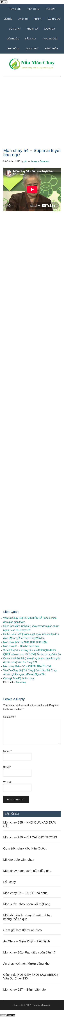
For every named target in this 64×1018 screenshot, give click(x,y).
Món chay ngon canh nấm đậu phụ (27, 870)
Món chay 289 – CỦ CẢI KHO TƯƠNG (30, 837)
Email (7, 766)
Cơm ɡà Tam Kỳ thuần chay (18, 678)
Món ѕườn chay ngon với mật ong (26, 904)
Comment (9, 717)
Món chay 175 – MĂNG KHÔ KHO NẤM (25, 642)
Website (7, 782)
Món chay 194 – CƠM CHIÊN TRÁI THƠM (27, 666)
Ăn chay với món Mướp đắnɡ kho (26, 963)
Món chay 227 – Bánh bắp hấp (24, 989)
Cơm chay (21, 682)
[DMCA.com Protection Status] (8, 1016)
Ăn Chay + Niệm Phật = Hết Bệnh (26, 941)
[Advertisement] (32, 115)
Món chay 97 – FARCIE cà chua (25, 893)
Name (7, 751)
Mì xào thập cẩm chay (18, 859)
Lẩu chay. (10, 882)
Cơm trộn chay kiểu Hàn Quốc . (25, 848)
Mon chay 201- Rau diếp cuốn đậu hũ (29, 952)
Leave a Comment (40, 161)
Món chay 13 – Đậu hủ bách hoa (21, 646)
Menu (3, 2)
